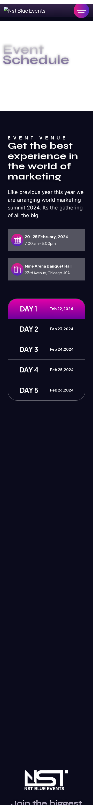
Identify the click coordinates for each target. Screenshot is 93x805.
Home (18, 74)
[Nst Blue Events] (24, 10)
